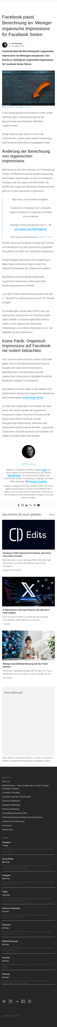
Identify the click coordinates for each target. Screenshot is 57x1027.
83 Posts (5, 928)
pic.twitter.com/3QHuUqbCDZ (31, 229)
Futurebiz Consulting (38, 481)
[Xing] (34, 505)
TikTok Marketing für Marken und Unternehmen (22, 817)
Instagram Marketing (11, 805)
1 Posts (5, 845)
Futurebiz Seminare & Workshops (16, 797)
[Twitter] (30, 505)
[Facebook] (18, 505)
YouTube (6, 957)
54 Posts (5, 977)
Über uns (6, 781)
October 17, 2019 (45, 237)
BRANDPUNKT (14, 475)
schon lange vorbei (33, 397)
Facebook (6, 624)
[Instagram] (22, 505)
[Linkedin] (26, 505)
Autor (44, 470)
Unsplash (27, 107)
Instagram (6, 570)
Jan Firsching (17, 43)
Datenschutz (7, 829)
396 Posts (6, 878)
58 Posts (5, 961)
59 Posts (5, 944)
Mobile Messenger (10, 941)
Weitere (52, 515)
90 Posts (5, 911)
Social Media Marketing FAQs (14, 813)
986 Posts (6, 862)
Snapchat (6, 924)
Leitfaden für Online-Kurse (13, 821)
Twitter (5, 891)
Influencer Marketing (11, 801)
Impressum (7, 825)
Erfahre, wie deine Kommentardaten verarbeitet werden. (26, 761)
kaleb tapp (14, 107)
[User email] (38, 505)
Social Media (16, 570)
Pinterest (6, 974)
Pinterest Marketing (10, 809)
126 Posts (6, 895)
